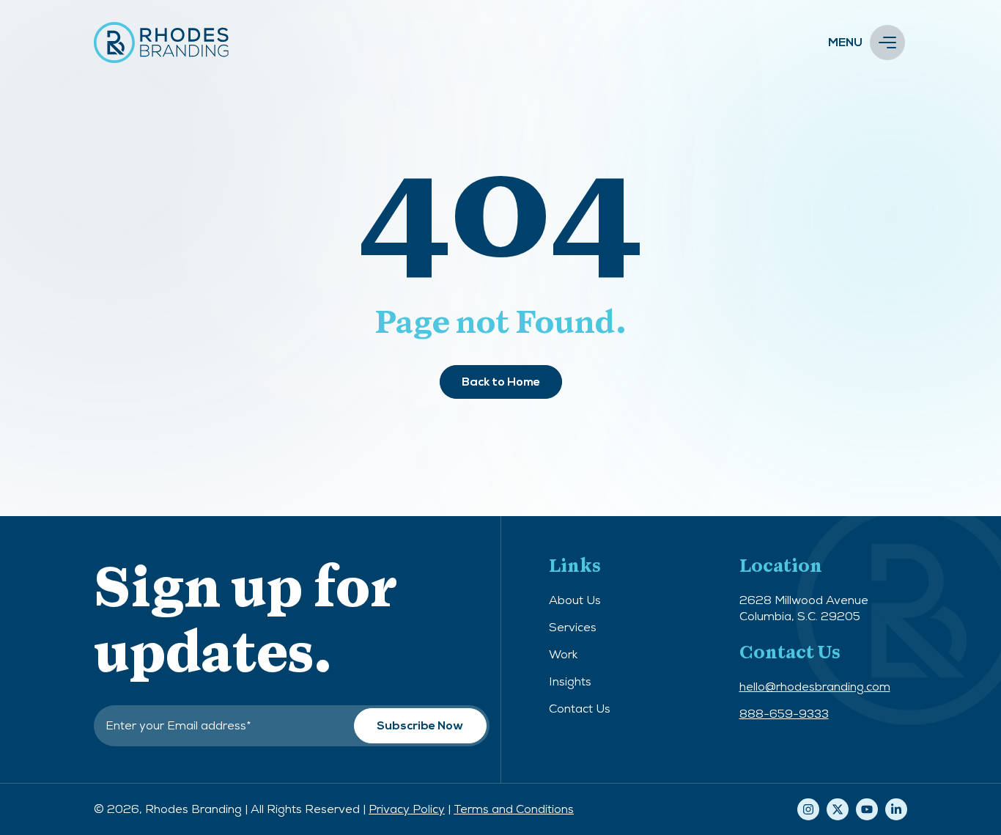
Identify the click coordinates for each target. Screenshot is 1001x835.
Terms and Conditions (514, 809)
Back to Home (501, 382)
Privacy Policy (407, 809)
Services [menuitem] (572, 627)
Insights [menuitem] (570, 681)
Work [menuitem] (563, 654)
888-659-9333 (784, 713)
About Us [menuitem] (575, 600)
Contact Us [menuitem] (579, 708)
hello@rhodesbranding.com (814, 686)
